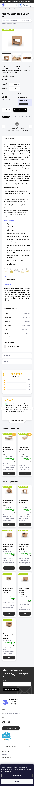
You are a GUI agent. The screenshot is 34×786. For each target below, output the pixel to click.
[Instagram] (8, 721)
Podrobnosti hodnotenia (25, 20)
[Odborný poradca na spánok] (20, 5)
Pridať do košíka (18, 110)
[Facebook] (3, 721)
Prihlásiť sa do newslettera (11, 689)
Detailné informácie (8, 76)
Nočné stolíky (26, 325)
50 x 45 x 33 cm (26, 329)
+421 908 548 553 (10, 717)
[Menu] (31, 5)
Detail (9, 473)
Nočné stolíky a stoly (13, 346)
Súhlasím (17, 781)
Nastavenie (17, 775)
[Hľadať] (16, 5)
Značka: (5, 25)
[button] (30, 126)
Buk (26, 321)
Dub (29, 321)
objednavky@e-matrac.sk (12, 713)
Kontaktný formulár (11, 728)
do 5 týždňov (26, 317)
